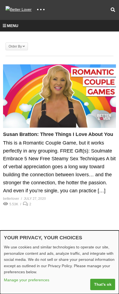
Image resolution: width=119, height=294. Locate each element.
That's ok (103, 284)
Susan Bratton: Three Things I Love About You (58, 134)
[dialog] (59, 262)
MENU (12, 25)
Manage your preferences (26, 280)
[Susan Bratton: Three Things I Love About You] (59, 96)
